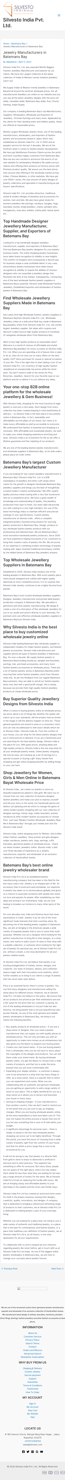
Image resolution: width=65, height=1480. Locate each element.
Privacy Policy (32, 1340)
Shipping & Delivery (32, 1368)
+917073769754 (32, 1441)
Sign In (32, 1403)
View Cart (32, 1410)
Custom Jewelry (32, 1371)
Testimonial (32, 1389)
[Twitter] (28, 1451)
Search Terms (32, 1343)
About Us (32, 1333)
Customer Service (32, 1336)
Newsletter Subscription (32, 1357)
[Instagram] (32, 1451)
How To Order (32, 1392)
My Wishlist (32, 1414)
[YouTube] (41, 1451)
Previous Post (9, 1268)
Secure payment (32, 1375)
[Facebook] (23, 1451)
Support (32, 1378)
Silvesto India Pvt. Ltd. (23, 22)
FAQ (32, 1417)
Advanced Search (32, 1353)
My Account (32, 1407)
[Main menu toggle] (59, 15)
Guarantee (32, 1382)
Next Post (58, 1268)
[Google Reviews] (37, 1451)
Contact (32, 1346)
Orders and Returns (32, 1350)
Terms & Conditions (32, 1385)
